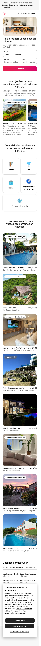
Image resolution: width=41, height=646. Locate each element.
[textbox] (11, 62)
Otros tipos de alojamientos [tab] (13, 567)
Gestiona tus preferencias (19, 632)
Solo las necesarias (19, 626)
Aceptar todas (19, 621)
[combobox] (19, 54)
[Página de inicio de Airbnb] (4, 13)
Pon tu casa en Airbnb (26, 13)
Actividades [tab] (30, 567)
